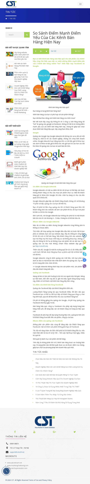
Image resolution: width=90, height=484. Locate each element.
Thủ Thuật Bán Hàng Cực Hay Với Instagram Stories (54, 399)
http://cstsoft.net (41, 246)
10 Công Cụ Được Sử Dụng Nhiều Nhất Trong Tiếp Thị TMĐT (57, 387)
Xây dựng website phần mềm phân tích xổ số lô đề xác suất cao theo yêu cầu (21, 55)
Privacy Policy (47, 480)
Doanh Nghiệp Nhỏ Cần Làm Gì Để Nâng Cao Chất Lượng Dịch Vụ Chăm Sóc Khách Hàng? (59, 369)
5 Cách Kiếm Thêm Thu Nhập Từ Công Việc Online (53, 395)
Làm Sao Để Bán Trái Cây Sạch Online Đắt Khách (21, 101)
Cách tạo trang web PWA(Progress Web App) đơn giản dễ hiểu (21, 134)
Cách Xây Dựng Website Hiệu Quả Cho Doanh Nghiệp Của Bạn (58, 379)
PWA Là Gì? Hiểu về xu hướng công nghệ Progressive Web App (22, 144)
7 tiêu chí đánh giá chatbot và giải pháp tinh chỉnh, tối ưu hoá (21, 175)
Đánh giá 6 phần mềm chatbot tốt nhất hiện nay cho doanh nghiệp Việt (20, 165)
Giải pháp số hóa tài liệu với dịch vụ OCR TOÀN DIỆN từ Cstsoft (21, 154)
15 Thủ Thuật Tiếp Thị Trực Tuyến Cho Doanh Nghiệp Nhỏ (56, 383)
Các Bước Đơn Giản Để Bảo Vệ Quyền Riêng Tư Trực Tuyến (57, 375)
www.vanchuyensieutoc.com (17, 468)
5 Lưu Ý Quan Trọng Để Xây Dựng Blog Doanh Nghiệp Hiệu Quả (58, 391)
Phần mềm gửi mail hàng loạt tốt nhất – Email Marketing (21, 110)
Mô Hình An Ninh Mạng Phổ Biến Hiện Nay (21, 65)
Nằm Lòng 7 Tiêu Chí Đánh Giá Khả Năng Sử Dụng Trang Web (58, 402)
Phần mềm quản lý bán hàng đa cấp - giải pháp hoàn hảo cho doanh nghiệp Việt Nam (21, 76)
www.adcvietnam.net (14, 463)
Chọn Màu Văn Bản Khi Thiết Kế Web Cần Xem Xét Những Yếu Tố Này (59, 361)
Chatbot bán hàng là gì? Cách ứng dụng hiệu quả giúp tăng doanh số (21, 185)
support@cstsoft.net (17, 452)
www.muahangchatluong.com (17, 465)
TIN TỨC (12, 18)
